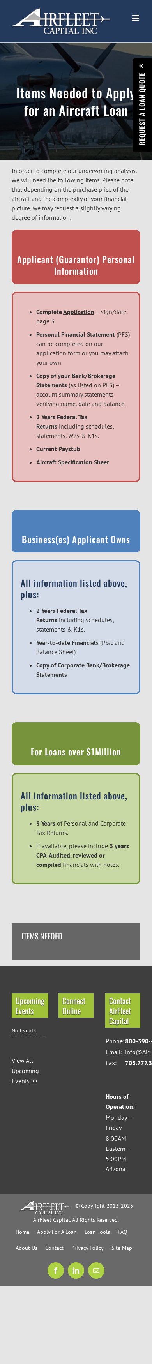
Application (78, 312)
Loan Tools (97, 1231)
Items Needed (41, 936)
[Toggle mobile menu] (136, 18)
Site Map (121, 1247)
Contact (54, 1247)
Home (22, 1231)
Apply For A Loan (57, 1231)
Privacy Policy (87, 1247)
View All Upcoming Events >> (25, 1071)
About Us (26, 1247)
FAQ (122, 1231)
